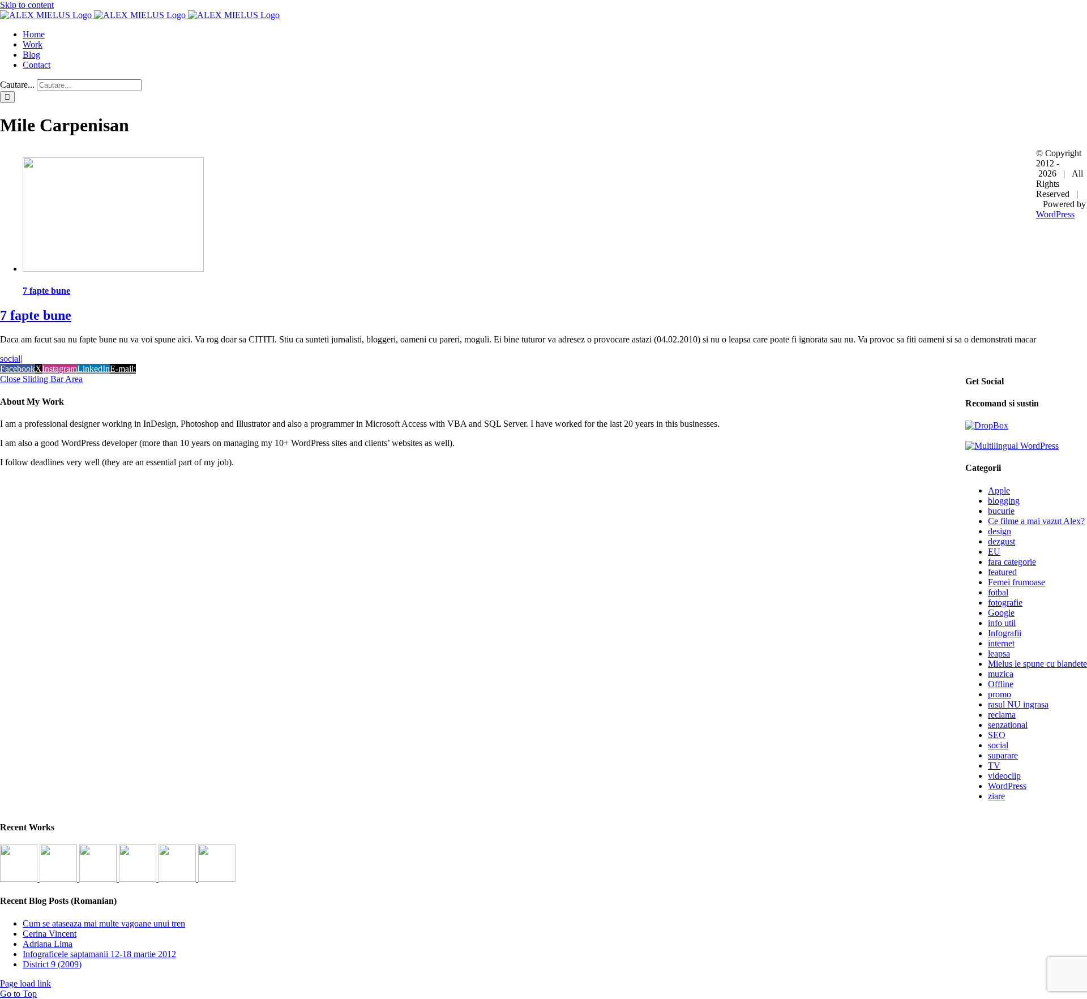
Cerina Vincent (49, 933)
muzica (1000, 674)
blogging (1004, 500)
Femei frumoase (1016, 582)
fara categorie (1012, 562)
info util (1002, 623)
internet (1001, 643)
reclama (1002, 714)
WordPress (1007, 786)
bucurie (1001, 511)
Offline (1000, 684)
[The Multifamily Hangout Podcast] (99, 879)
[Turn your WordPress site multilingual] (1012, 446)
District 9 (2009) (52, 964)
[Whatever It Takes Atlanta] (139, 879)
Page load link (25, 983)
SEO (996, 735)
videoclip (1004, 776)
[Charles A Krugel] (178, 879)
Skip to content (27, 5)
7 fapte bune (46, 290)
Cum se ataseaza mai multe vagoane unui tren (104, 923)
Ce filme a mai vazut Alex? (1036, 521)
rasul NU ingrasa (1018, 704)
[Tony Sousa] (20, 879)
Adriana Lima (47, 944)
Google (1001, 613)
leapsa (999, 653)
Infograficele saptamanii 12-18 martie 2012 (99, 954)
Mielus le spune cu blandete (1037, 663)
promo (999, 694)
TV (994, 765)
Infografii (1004, 633)
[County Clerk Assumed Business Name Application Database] (217, 879)
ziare (996, 796)
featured (1002, 572)
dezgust (1001, 541)
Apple (999, 490)
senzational (1008, 725)
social (10, 358)
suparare (1003, 755)
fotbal (998, 592)
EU (994, 551)
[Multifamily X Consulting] (59, 879)
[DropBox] (986, 425)
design (999, 531)
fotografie (1005, 602)
